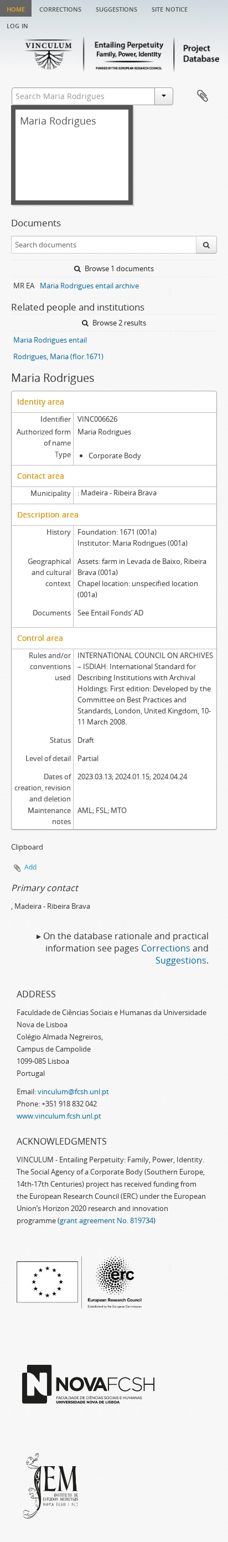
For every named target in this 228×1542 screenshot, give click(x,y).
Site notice (170, 8)
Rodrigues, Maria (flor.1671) (58, 356)
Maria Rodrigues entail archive (89, 286)
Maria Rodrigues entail (50, 340)
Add (30, 867)
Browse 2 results (118, 323)
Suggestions (116, 8)
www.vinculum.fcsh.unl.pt (59, 1116)
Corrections (60, 8)
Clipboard (202, 96)
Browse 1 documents (118, 268)
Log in (17, 25)
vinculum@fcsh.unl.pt (73, 1091)
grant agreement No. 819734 (106, 1220)
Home (16, 8)
